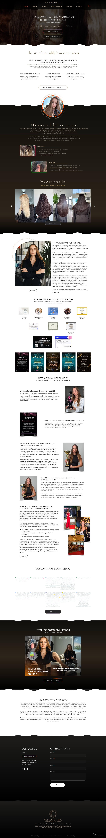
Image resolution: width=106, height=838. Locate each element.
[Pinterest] (27, 769)
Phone (52, 758)
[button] (89, 6)
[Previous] (11, 206)
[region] (33, 263)
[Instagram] (23, 769)
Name (52, 752)
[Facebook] (25, 769)
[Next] (94, 206)
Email (51, 765)
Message (52, 771)
